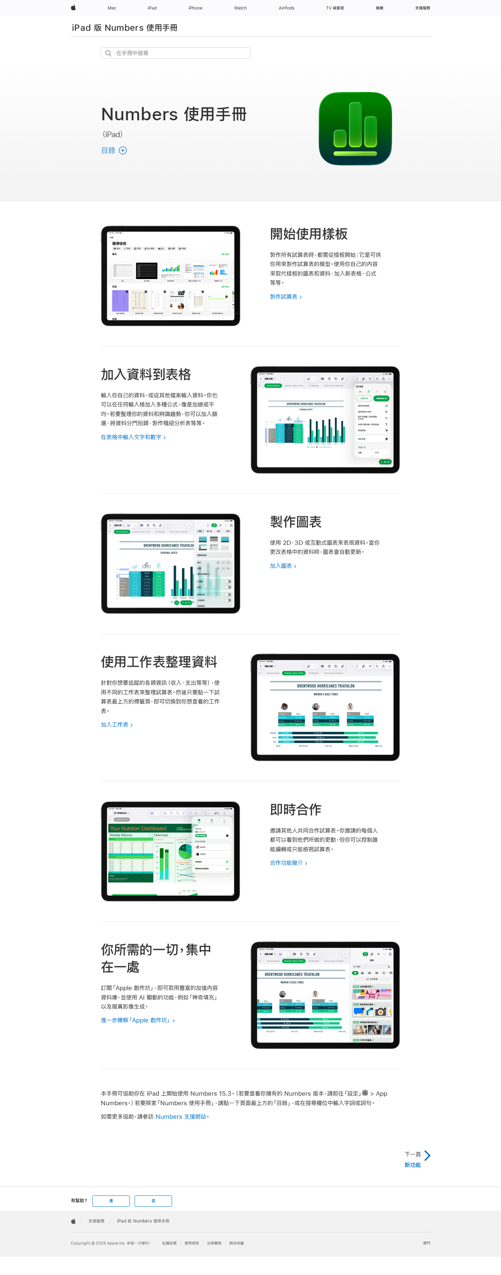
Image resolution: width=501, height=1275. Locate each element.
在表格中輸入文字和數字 (131, 437)
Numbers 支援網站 (181, 1116)
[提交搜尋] (109, 53)
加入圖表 (281, 566)
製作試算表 (283, 296)
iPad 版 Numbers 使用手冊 (125, 27)
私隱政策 (169, 1243)
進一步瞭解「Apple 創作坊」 (136, 1020)
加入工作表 (114, 724)
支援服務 (96, 1221)
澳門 (426, 1243)
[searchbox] (176, 53)
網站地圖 (236, 1243)
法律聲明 (214, 1243)
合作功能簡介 (286, 863)
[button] (114, 150)
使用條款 (191, 1243)
